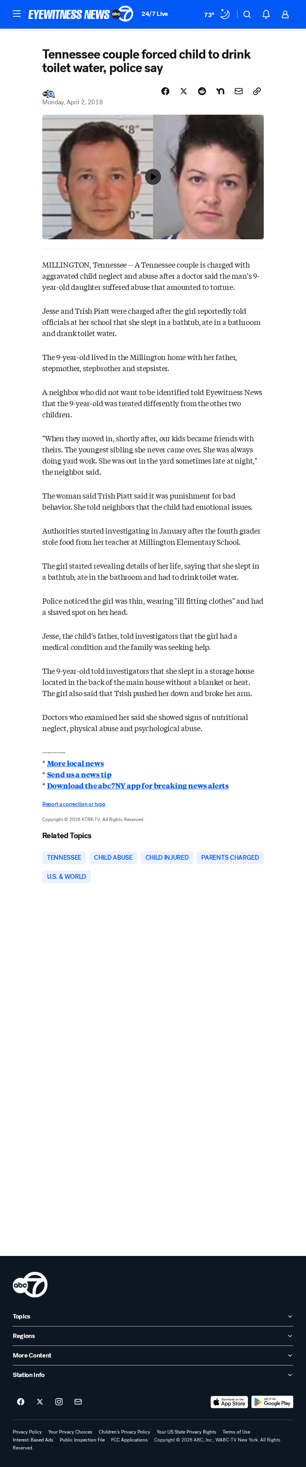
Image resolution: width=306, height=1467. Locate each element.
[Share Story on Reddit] (202, 91)
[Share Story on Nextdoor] (220, 91)
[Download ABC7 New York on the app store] (229, 1402)
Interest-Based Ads (33, 1440)
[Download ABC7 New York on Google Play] (272, 1402)
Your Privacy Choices (70, 1432)
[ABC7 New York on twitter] (40, 1402)
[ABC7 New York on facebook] (21, 1402)
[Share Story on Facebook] (165, 91)
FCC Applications (129, 1440)
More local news (75, 763)
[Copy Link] (257, 91)
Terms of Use (236, 1432)
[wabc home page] (30, 1284)
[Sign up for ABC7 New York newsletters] (78, 1402)
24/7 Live (154, 14)
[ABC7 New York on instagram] (59, 1402)
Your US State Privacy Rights (186, 1432)
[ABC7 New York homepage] (80, 14)
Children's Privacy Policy (124, 1432)
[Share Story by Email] (238, 91)
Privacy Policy (27, 1432)
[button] (16, 14)
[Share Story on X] (183, 91)
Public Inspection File (82, 1440)
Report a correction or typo (73, 804)
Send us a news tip (79, 774)
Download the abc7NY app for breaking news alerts (138, 785)
